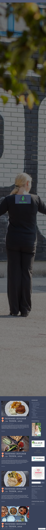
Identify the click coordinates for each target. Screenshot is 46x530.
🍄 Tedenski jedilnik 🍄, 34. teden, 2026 (13, 419)
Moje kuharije (34, 406)
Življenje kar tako (35, 413)
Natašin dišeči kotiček (35, 417)
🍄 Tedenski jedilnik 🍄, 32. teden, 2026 (13, 490)
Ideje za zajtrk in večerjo (36, 405)
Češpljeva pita (33, 490)
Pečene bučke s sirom (34, 498)
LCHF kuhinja (33, 409)
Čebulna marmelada (34, 492)
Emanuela (12, 423)
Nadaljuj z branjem (21, 428)
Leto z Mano (34, 415)
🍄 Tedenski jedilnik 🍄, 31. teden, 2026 (13, 525)
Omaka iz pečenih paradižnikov (36, 488)
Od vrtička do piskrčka (36, 407)
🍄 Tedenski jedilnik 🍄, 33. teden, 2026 (13, 454)
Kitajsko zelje (33, 495)
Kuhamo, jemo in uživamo (35, 402)
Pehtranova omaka (34, 496)
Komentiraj (3, 431)
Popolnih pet (33, 412)
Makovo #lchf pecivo (34, 491)
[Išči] (38, 483)
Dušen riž (33, 494)
